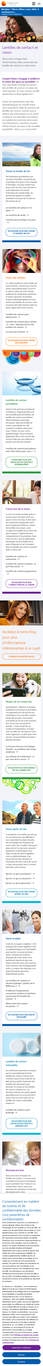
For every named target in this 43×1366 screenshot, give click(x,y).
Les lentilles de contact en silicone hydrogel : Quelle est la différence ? (20, 983)
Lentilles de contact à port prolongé (18, 1111)
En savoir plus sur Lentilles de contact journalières (21, 462)
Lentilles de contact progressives (21, 571)
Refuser (21, 1354)
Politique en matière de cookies (26, 1334)
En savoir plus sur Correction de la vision (21, 583)
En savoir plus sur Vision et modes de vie (21, 232)
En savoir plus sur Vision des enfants (21, 341)
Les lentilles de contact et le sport (19, 209)
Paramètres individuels (21, 1347)
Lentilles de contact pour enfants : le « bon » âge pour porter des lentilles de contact (21, 324)
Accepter (21, 1361)
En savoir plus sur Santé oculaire (21, 1016)
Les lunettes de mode (16, 215)
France (34, 4)
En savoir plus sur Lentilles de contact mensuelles (21, 1123)
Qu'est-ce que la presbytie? (19, 873)
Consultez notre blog (21, 656)
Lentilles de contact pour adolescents (17, 316)
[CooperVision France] (21, 3)
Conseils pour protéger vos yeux (21, 219)
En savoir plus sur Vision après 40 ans (21, 893)
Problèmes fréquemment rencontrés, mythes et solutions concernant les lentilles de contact (21, 994)
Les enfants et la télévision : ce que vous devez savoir (20, 758)
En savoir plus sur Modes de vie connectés (21, 769)
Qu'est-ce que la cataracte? (19, 878)
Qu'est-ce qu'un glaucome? (18, 883)
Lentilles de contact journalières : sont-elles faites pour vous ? (21, 450)
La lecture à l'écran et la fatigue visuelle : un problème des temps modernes (21, 749)
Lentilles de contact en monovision (16, 558)
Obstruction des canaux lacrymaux (17, 1005)
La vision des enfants (15, 331)
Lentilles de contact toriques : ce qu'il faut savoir (21, 565)
